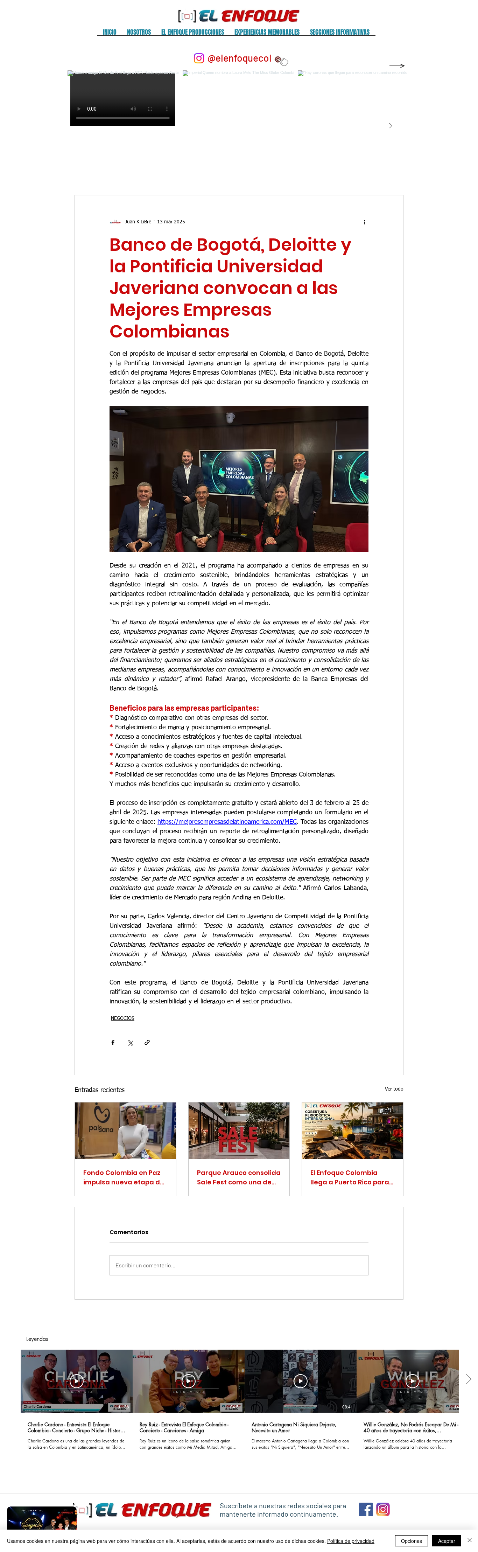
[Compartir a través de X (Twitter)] (130, 1042)
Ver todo (394, 1089)
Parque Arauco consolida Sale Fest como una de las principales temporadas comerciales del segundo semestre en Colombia (239, 1177)
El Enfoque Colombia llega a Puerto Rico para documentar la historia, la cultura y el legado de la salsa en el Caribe (350, 1177)
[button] (139, 34)
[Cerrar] (469, 1540)
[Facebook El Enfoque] (366, 1509)
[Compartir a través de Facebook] (113, 1042)
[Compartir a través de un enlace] (147, 1042)
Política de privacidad (350, 1540)
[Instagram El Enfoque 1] (383, 1509)
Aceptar (446, 1540)
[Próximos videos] (468, 1379)
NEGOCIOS (122, 1018)
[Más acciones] (364, 222)
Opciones (411, 1540)
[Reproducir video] (77, 1381)
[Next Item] (390, 126)
